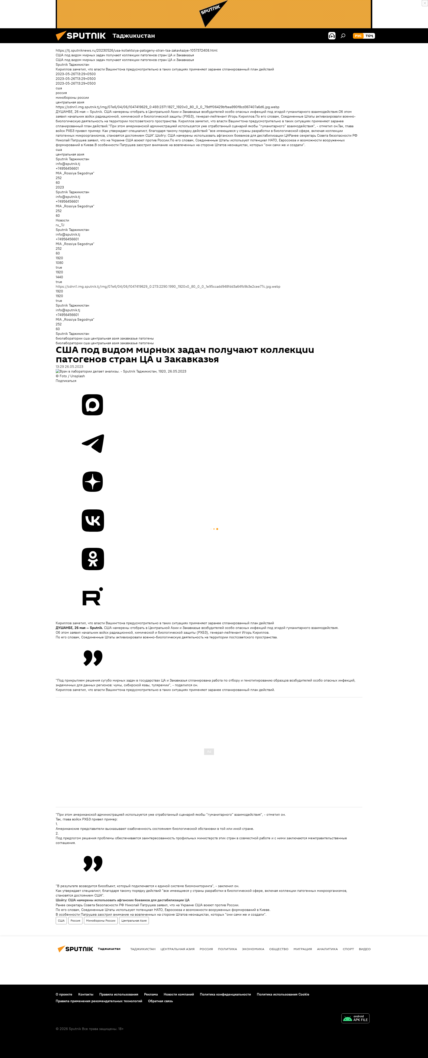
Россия (75, 920)
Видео (365, 949)
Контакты (85, 994)
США (61, 920)
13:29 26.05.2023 (69, 366)
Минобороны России (100, 920)
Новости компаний (179, 994)
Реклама (151, 994)
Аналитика (327, 949)
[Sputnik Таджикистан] (82, 42)
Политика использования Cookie (283, 994)
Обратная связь (160, 1001)
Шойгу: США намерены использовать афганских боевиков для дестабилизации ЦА (122, 900)
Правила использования (118, 994)
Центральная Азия (134, 920)
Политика (227, 949)
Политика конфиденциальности (225, 994)
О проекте (64, 994)
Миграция (303, 949)
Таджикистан (143, 949)
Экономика (253, 949)
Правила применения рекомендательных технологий (99, 1001)
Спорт (348, 949)
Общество (279, 949)
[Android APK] (355, 1019)
